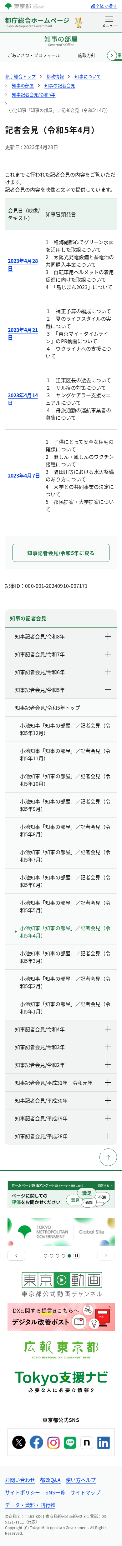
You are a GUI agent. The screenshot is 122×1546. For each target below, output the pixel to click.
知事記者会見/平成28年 (41, 1136)
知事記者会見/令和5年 (40, 689)
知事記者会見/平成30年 (41, 1100)
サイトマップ (85, 1492)
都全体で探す (104, 6)
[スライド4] (63, 1256)
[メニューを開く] (109, 22)
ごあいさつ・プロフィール (34, 55)
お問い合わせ (20, 1479)
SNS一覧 (55, 1492)
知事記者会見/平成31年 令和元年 (54, 1082)
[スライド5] (69, 1256)
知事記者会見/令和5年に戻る (61, 553)
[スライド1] (45, 1256)
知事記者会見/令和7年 (40, 654)
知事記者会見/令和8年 (40, 636)
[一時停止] (77, 1256)
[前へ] (16, 1256)
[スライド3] (57, 1256)
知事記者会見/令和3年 (40, 1047)
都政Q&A (50, 1479)
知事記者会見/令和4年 (40, 1029)
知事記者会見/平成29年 (41, 1118)
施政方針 (86, 55)
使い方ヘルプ (81, 1479)
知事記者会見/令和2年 (40, 1064)
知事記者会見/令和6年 (40, 672)
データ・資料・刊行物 (30, 1504)
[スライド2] (51, 1256)
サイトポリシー (22, 1492)
